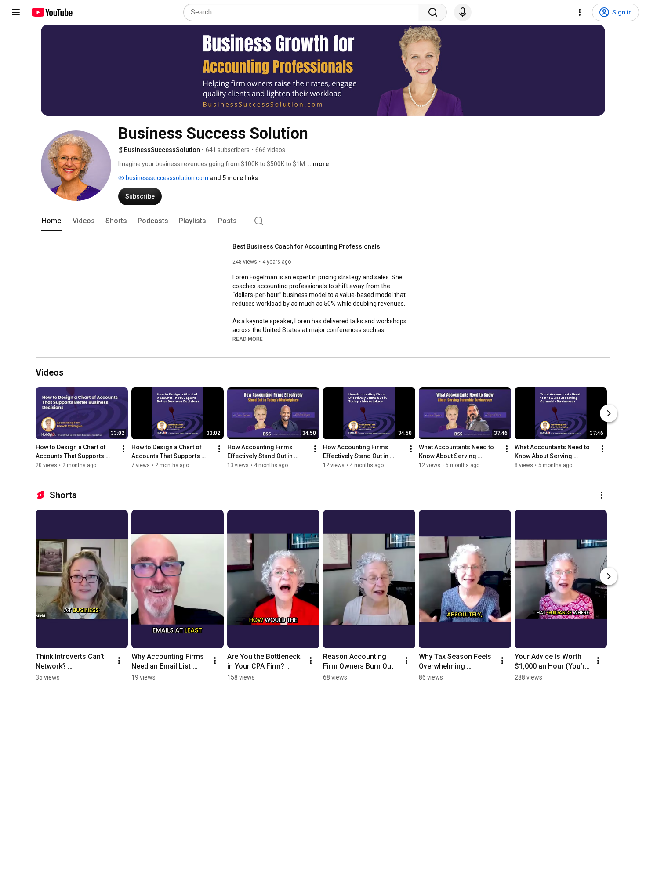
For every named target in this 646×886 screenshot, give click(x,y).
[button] (247, 338)
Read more (247, 339)
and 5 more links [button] (234, 177)
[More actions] (123, 449)
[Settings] (579, 12)
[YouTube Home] (52, 12)
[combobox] (304, 12)
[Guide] (16, 12)
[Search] (433, 12)
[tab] (51, 220)
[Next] (608, 413)
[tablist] (323, 220)
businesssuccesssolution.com (166, 177)
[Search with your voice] (463, 12)
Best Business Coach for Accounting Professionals (306, 246)
